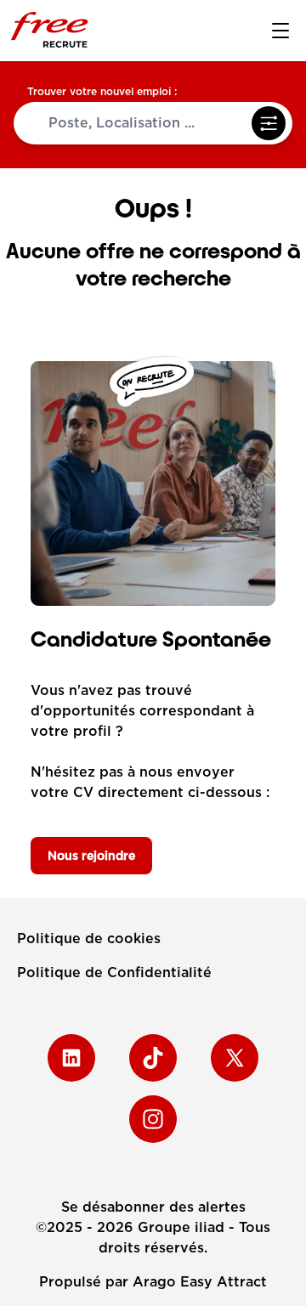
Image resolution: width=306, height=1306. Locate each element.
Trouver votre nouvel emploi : (102, 91)
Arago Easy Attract (200, 1282)
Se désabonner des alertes (153, 1207)
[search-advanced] (269, 123)
